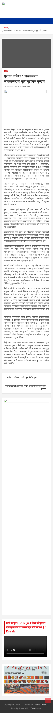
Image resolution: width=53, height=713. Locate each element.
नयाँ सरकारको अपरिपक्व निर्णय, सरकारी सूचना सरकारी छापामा (25, 387)
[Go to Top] (48, 700)
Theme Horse (40, 704)
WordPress (36, 708)
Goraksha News (23, 87)
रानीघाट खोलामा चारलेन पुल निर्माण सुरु (21, 377)
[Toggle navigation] (5, 21)
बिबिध (6, 71)
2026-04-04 (9, 87)
